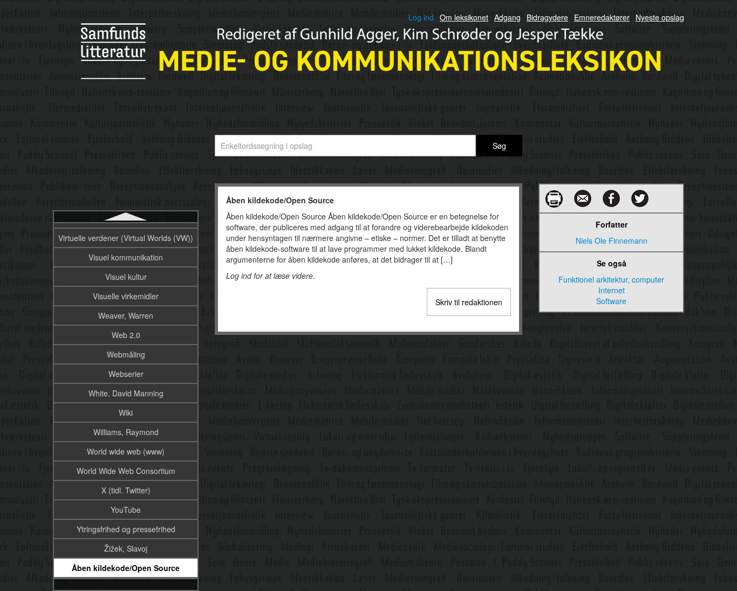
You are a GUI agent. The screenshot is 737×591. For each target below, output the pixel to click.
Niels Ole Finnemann (611, 240)
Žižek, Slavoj (125, 548)
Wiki (126, 412)
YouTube (126, 509)
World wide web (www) (126, 451)
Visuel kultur (126, 276)
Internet (611, 290)
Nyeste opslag (660, 17)
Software (611, 301)
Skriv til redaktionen (468, 302)
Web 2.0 (126, 334)
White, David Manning (125, 393)
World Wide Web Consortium (126, 470)
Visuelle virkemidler (126, 296)
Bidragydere (547, 17)
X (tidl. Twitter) (126, 490)
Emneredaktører (602, 17)
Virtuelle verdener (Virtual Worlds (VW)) (125, 237)
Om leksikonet (464, 17)
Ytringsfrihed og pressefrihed (126, 529)
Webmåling (126, 354)
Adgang (507, 17)
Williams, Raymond (126, 432)
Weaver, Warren (125, 315)
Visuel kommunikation (125, 257)
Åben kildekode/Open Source (126, 567)
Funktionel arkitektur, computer (611, 279)
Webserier (126, 373)
